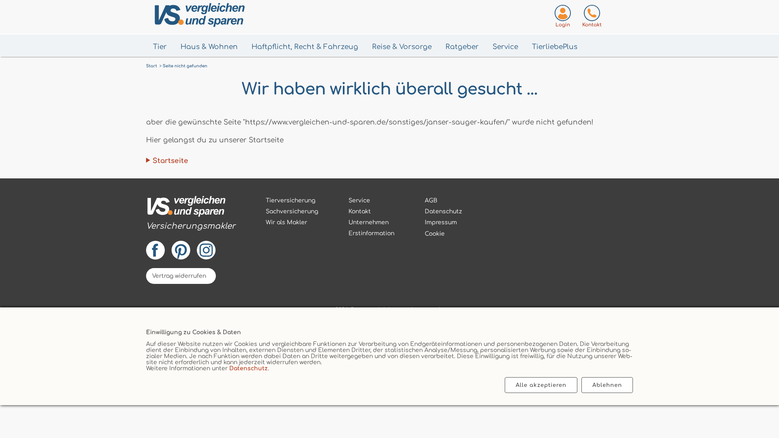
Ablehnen (607, 385)
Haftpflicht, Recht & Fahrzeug (305, 47)
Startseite (170, 161)
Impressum (441, 222)
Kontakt (360, 211)
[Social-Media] (190, 248)
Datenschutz (248, 368)
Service (505, 47)
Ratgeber (462, 47)
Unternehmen (369, 222)
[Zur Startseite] (240, 16)
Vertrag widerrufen (179, 276)
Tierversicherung (290, 201)
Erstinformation (371, 233)
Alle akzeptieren (541, 385)
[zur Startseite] (190, 208)
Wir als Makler (286, 222)
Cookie (435, 234)
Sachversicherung (292, 211)
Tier (160, 47)
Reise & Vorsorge (402, 47)
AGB (431, 201)
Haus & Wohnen (209, 47)
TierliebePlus (554, 47)
